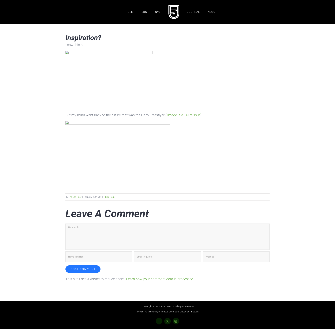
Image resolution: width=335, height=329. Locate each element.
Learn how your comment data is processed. (160, 279)
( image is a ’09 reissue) (183, 115)
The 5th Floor (74, 197)
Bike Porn (109, 197)
